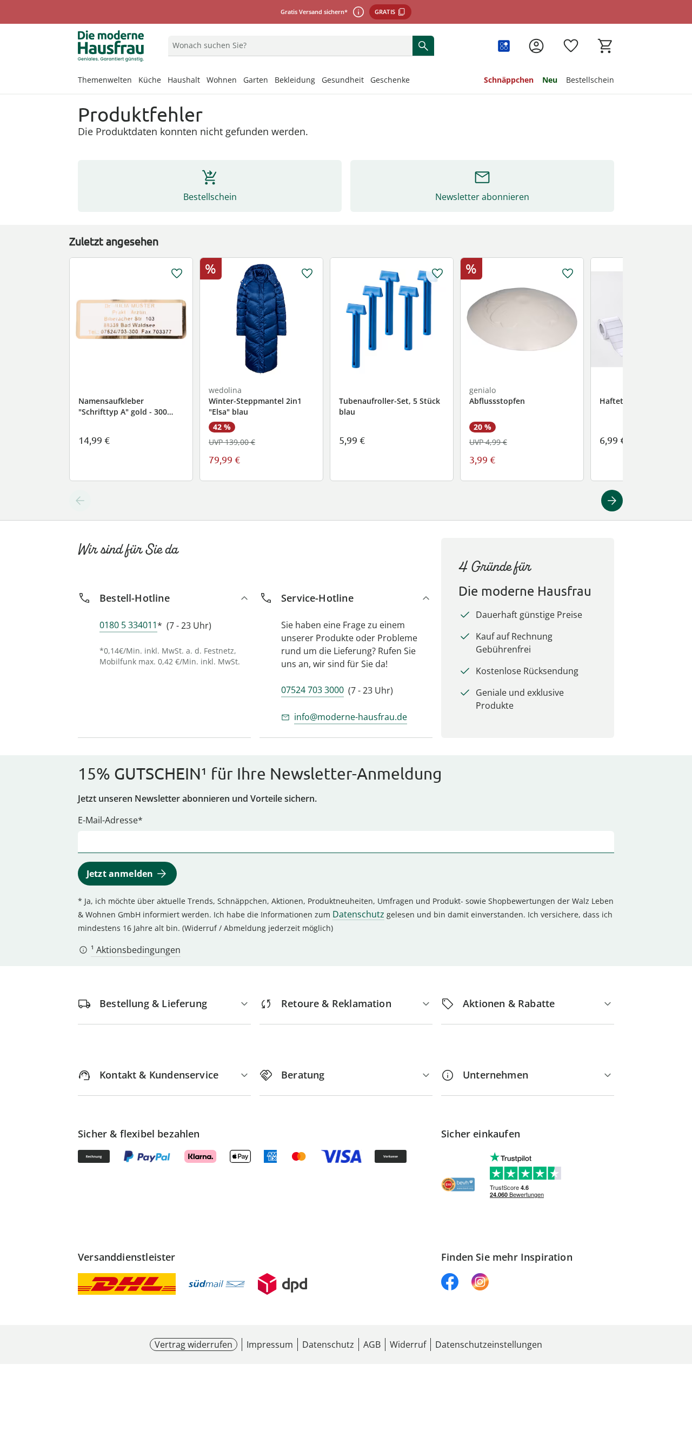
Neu (549, 80)
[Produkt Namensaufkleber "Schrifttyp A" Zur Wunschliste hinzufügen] (176, 273)
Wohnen (222, 80)
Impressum (270, 1344)
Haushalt (184, 80)
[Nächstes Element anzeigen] (612, 500)
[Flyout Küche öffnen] (164, 81)
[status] (288, 45)
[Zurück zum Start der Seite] (679, 1373)
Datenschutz (358, 914)
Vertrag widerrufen (193, 1344)
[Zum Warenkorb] (605, 46)
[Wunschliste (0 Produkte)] (571, 46)
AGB (372, 1344)
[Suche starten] (423, 45)
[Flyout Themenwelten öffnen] (135, 81)
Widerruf (408, 1344)
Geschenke (390, 80)
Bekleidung (295, 80)
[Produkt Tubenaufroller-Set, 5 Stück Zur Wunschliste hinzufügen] (437, 273)
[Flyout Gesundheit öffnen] (367, 81)
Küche (149, 80)
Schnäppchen (509, 80)
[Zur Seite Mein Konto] (536, 46)
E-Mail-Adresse (108, 820)
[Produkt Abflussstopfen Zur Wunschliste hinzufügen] (567, 273)
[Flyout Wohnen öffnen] (240, 81)
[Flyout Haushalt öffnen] (203, 81)
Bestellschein (590, 80)
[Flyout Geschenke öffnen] (413, 81)
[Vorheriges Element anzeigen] (80, 500)
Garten (255, 80)
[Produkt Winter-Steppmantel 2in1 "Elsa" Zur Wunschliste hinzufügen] (307, 273)
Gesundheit (343, 80)
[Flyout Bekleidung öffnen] (318, 81)
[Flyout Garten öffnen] (271, 81)
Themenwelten (105, 80)
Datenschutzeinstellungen (488, 1344)
